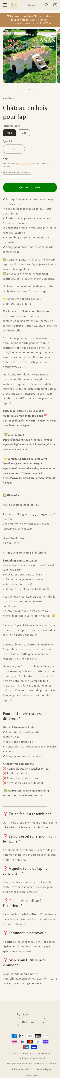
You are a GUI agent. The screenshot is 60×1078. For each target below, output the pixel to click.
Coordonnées (32, 1075)
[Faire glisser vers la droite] (37, 89)
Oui (24, 132)
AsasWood (27, 1053)
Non (9, 132)
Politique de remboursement (32, 1058)
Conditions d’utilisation (46, 1064)
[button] (5, 5)
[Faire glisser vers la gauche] (22, 89)
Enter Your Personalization (16, 172)
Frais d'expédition (24, 163)
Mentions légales (44, 1069)
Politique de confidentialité (19, 1064)
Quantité (7, 141)
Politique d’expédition (22, 1069)
